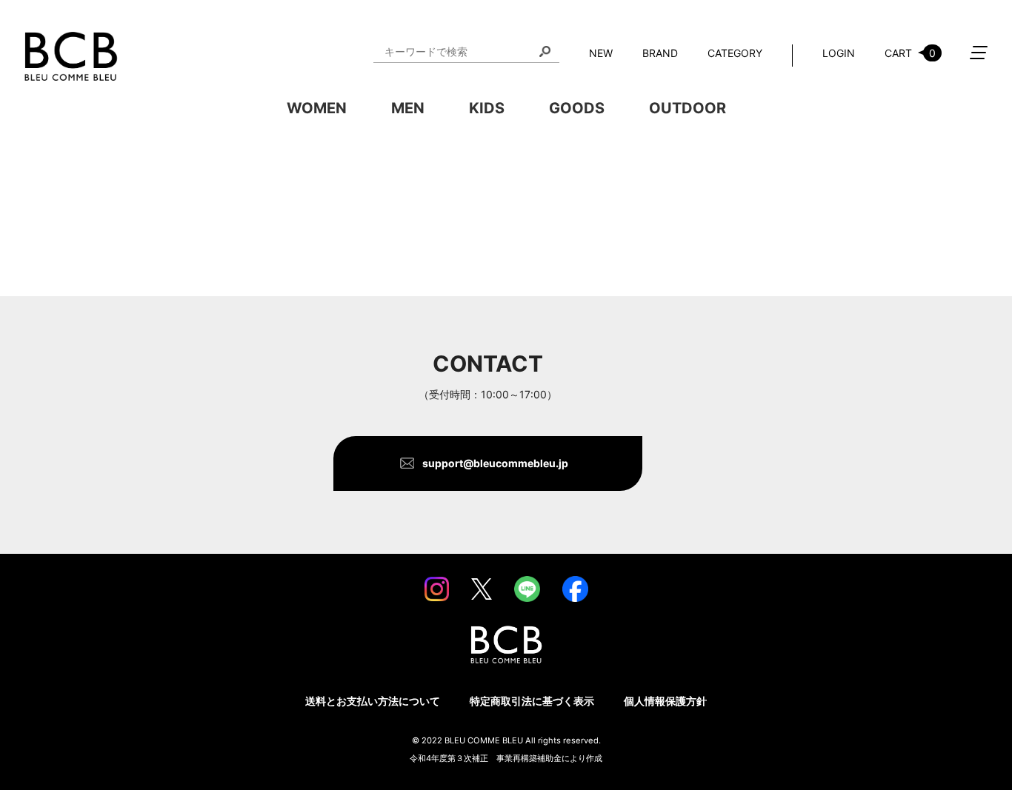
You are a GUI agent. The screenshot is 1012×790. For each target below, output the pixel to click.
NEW (601, 53)
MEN (408, 108)
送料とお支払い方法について (372, 700)
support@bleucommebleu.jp (495, 463)
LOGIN (838, 53)
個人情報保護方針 (665, 700)
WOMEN (317, 108)
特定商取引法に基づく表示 (532, 700)
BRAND (660, 53)
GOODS (577, 108)
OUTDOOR (687, 108)
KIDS (487, 108)
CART (910, 53)
